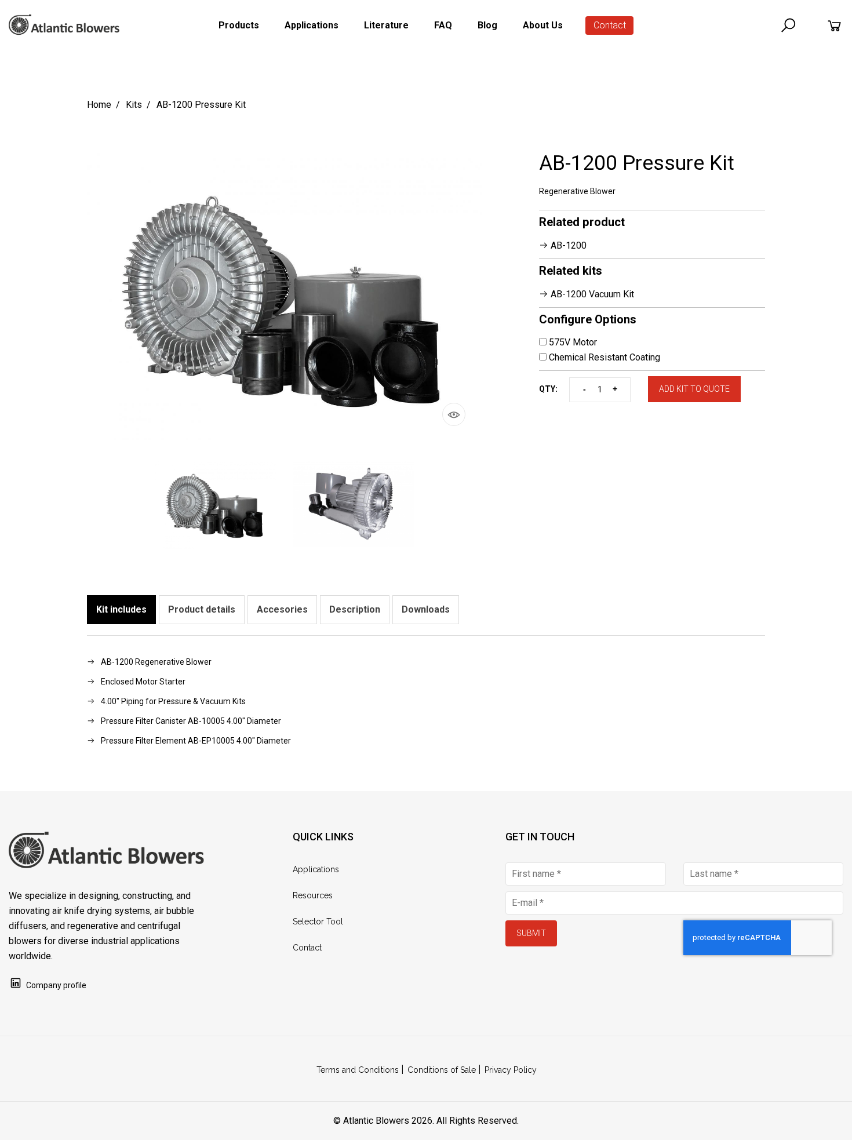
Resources (313, 895)
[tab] (121, 609)
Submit (531, 933)
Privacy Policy (511, 1070)
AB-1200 (567, 245)
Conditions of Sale (441, 1070)
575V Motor (572, 342)
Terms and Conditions (357, 1070)
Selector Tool (318, 921)
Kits (134, 104)
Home (99, 104)
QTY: (548, 389)
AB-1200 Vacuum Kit (591, 294)
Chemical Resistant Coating (603, 357)
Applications (316, 869)
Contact (610, 25)
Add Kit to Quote (694, 389)
